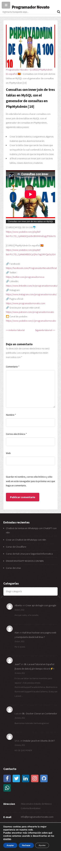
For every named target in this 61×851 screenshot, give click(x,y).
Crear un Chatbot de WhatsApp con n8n (26, 539)
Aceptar (10, 845)
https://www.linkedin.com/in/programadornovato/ (32, 285)
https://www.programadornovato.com (25, 303)
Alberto (18, 605)
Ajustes (42, 845)
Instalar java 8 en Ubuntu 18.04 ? (39, 740)
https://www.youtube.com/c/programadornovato (31, 320)
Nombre (11, 414)
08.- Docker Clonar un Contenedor (39, 713)
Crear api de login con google (41, 605)
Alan (17, 632)
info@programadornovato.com (37, 816)
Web (8, 453)
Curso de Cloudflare (16, 546)
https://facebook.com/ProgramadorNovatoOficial (31, 268)
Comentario (12, 366)
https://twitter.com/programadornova (25, 276)
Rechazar (26, 845)
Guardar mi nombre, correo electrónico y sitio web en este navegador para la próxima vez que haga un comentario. (30, 481)
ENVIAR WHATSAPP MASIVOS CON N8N (25, 560)
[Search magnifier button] (58, 11)
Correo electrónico (16, 434)
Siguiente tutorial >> (45, 330)
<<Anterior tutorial (15, 330)
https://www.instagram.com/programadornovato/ (31, 294)
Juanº (17, 664)
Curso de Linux (13, 567)
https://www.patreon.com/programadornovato (30, 312)
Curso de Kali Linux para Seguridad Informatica (29, 553)
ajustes (7, 839)
